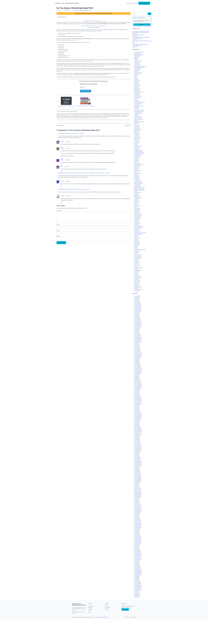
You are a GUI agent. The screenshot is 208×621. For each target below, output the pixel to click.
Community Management (139, 102)
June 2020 (136, 391)
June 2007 (136, 593)
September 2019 (137, 403)
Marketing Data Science (139, 188)
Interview (136, 168)
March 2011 (137, 534)
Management (137, 184)
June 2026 (136, 298)
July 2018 (136, 421)
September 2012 (137, 511)
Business (136, 90)
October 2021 (137, 370)
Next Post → (128, 125)
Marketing (82, 10)
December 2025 (137, 306)
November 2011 (137, 524)
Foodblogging (137, 138)
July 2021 (136, 374)
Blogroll (136, 81)
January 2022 (137, 367)
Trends (136, 274)
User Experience (137, 277)
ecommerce (137, 125)
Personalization (137, 215)
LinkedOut (136, 179)
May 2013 (136, 501)
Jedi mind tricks (137, 170)
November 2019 (137, 400)
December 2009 (137, 554)
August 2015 (137, 466)
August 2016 (137, 450)
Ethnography (137, 133)
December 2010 (137, 538)
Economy (136, 126)
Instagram (136, 166)
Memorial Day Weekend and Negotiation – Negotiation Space (68, 133)
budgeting (136, 89)
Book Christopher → (144, 3)
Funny (136, 142)
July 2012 (136, 514)
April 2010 (136, 549)
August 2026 (137, 296)
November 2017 (137, 431)
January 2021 (137, 382)
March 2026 (137, 302)
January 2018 (137, 429)
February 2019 (137, 412)
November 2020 (137, 385)
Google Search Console (139, 152)
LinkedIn (136, 178)
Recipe (136, 239)
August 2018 (137, 419)
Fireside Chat (137, 137)
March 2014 (137, 488)
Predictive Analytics (138, 226)
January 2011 (137, 537)
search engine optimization (139, 249)
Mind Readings (137, 197)
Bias (135, 77)
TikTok (136, 268)
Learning (136, 177)
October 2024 (137, 324)
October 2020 (137, 386)
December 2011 (137, 523)
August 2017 (137, 435)
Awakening (136, 73)
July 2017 (136, 436)
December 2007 (137, 585)
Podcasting (136, 223)
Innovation (136, 165)
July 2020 (136, 390)
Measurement (137, 192)
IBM (135, 161)
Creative (78, 10)
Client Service (137, 97)
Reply (59, 140)
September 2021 (137, 372)
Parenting (136, 213)
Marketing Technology (138, 190)
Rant (135, 236)
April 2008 (136, 580)
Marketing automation (138, 187)
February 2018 (137, 427)
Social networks (137, 257)
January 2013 (137, 506)
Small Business (137, 254)
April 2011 (136, 533)
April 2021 (136, 378)
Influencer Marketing (138, 164)
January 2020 (137, 398)
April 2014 (136, 487)
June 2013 (136, 500)
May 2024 (136, 330)
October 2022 (137, 355)
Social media (137, 255)
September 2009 (137, 558)
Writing (136, 288)
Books (136, 84)
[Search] (149, 13)
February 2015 (137, 474)
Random (136, 235)
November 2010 (137, 540)
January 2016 (137, 460)
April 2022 (136, 363)
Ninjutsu (136, 209)
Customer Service (138, 112)
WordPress (100, 617)
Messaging (136, 195)
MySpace (136, 204)
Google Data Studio (138, 151)
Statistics (136, 259)
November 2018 (137, 416)
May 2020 (136, 392)
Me (135, 191)
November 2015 (137, 462)
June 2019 (136, 407)
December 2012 (137, 507)
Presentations (137, 228)
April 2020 (136, 394)
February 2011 (137, 536)
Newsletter (137, 208)
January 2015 (137, 475)
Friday (136, 139)
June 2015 (136, 469)
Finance (136, 135)
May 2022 (136, 361)
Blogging (136, 80)
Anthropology (137, 64)
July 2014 (136, 483)
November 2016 (137, 447)
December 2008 (137, 569)
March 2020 (137, 395)
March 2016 (137, 457)
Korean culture (137, 173)
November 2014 (137, 478)
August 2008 (137, 574)
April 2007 (136, 595)
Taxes (136, 263)
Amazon (136, 62)
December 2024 (137, 321)
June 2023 (136, 345)
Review (136, 245)
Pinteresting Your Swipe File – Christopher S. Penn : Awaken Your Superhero (71, 189)
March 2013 (137, 503)
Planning (136, 221)
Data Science (137, 116)
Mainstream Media (138, 183)
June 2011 (136, 531)
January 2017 (137, 444)
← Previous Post (60, 125)
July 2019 (136, 405)
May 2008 (136, 578)
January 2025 (137, 320)
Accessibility (137, 53)
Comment (59, 210)
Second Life (137, 250)
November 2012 (137, 509)
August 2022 (137, 358)
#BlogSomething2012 (138, 51)
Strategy (136, 262)
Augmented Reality (138, 72)
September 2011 (137, 527)
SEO (135, 253)
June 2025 (136, 314)
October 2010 (137, 541)
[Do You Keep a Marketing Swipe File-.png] (93, 20)
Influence (136, 163)
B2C (135, 76)
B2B (135, 75)
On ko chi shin (137, 212)
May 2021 (136, 377)
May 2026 (136, 299)
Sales (135, 248)
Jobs (135, 172)
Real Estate (137, 237)
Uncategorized (137, 276)
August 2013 (137, 497)
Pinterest (136, 219)
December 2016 (137, 445)
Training (136, 271)
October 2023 (137, 339)
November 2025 (137, 307)
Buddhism (136, 88)
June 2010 (136, 546)
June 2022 (136, 360)
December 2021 (137, 368)
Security (136, 252)
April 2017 (136, 440)
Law (135, 174)
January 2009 (137, 568)
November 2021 (137, 369)
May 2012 (136, 516)
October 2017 (137, 432)
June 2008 (136, 577)
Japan (136, 169)
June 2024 (136, 329)
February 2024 (137, 334)
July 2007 (136, 591)
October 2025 (137, 308)
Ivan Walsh (62, 141)
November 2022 (137, 354)
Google (136, 147)
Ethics (136, 131)
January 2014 (137, 491)
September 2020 (137, 387)
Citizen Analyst (137, 95)
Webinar (136, 284)
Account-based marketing (139, 54)
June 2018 (136, 422)
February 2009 (137, 567)
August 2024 (137, 327)
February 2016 (137, 458)
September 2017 (137, 434)
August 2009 (137, 559)
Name (58, 224)
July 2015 (136, 467)
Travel (136, 272)
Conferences (137, 103)
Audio (136, 71)
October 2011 (137, 525)
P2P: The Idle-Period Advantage (137, 34)
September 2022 (137, 356)
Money (136, 200)
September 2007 (137, 589)
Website (58, 236)
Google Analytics (137, 150)
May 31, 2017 (68, 195)
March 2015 (137, 472)
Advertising (75, 10)
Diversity (136, 122)
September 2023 (137, 341)
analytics (136, 63)
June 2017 (136, 438)
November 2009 (137, 555)
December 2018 (137, 414)
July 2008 (136, 576)
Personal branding (138, 214)
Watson (136, 283)
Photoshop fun (137, 218)
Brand (136, 86)
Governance (137, 155)
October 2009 (137, 556)
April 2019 (136, 409)
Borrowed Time (137, 85)
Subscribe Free (142, 24)
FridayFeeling (137, 141)
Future (136, 143)
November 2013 (137, 493)
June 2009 (136, 562)
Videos (136, 280)
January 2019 (137, 413)
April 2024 (136, 332)
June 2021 (136, 376)
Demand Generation (138, 119)
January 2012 (137, 522)
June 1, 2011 (66, 166)
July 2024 (136, 328)
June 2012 (136, 515)
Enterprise (136, 130)
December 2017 (137, 430)
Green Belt (136, 156)
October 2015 (137, 463)
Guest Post (136, 157)
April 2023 (136, 347)
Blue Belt (136, 82)
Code (135, 98)
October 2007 (137, 587)
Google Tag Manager (138, 153)
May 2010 (136, 547)
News (136, 206)
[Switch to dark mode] (152, 3)
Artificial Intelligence (138, 67)
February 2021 (137, 381)
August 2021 (137, 373)
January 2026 (137, 305)
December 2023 (137, 337)
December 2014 (137, 476)
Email (58, 230)
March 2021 (137, 379)
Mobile (136, 199)
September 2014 (137, 480)
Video (136, 279)
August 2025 (137, 311)
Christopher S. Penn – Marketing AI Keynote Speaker (67, 3)
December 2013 (137, 492)
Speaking (136, 258)
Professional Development (139, 232)
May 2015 (136, 470)
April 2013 (136, 502)
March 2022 (137, 364)
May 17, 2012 (108, 172)
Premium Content (138, 227)
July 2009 (136, 560)
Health (136, 159)
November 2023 (137, 338)
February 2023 (137, 350)
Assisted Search (137, 68)
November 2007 (137, 586)
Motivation (136, 201)
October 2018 (137, 417)
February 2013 (137, 505)
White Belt (136, 285)
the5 (135, 266)
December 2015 (137, 461)
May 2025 (136, 315)
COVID (136, 107)
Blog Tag (136, 79)
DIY (135, 124)
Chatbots (136, 94)
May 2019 (136, 408)
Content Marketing (138, 106)
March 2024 (137, 333)
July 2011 (136, 529)
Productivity (86, 10)
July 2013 (136, 498)
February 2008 (137, 582)
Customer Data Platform (139, 110)
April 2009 (136, 564)
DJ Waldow (62, 148)
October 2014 (137, 479)
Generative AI (137, 146)
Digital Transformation (138, 121)
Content (136, 104)
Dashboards (137, 113)
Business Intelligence (138, 91)
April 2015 (136, 471)
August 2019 (137, 404)
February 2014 (137, 489)
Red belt (90, 10)
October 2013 (137, 494)
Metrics (136, 196)
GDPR (136, 144)
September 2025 (137, 310)
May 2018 (136, 423)
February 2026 (137, 303)
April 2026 (136, 301)
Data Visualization (138, 117)
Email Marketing (137, 129)
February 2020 (137, 396)
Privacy (136, 230)
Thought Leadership (138, 267)
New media (137, 205)
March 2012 (137, 519)
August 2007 (137, 590)
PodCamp (136, 222)
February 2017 (137, 443)
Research (136, 244)
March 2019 (137, 410)
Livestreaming (137, 181)
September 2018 (137, 418)
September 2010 (137, 542)
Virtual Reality (137, 281)
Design (136, 120)
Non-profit (136, 210)
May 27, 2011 (82, 133)
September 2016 (137, 449)
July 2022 (136, 359)
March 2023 (137, 348)
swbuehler (62, 181)
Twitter (136, 275)
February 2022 (137, 365)
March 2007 (137, 596)
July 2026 (136, 297)
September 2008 (137, 573)
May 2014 (136, 485)
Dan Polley (62, 159)
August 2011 (137, 528)
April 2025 (136, 316)
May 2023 (136, 346)
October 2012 (137, 510)
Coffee (136, 99)
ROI (135, 246)
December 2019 (137, 399)
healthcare (136, 160)
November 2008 (137, 571)
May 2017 (136, 439)
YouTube (136, 290)
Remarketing (137, 241)
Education (136, 128)
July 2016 (136, 452)
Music (136, 203)
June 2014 (136, 484)
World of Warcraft (138, 286)
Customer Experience (138, 111)
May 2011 (136, 532)
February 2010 (137, 551)
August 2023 (137, 342)
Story (135, 261)
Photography (137, 217)
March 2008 (137, 581)
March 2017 (137, 441)
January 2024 (137, 336)
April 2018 (136, 425)
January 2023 (137, 351)
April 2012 (136, 518)
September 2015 (137, 465)
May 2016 (136, 454)
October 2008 (137, 572)
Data (135, 115)
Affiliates (136, 57)
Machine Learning (138, 182)
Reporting (136, 243)
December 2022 (137, 352)
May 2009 (136, 563)
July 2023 (136, 343)
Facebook (136, 134)
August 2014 (137, 481)
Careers (136, 93)
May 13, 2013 (87, 189)
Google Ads (137, 148)
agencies (136, 58)
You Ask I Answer (138, 289)
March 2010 (137, 550)
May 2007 (136, 594)
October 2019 (137, 401)
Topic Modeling (137, 270)
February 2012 (137, 520)
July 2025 (136, 312)
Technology (137, 265)
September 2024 (137, 325)
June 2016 (136, 453)
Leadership (136, 175)
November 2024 (137, 323)
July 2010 (136, 545)
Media (136, 194)
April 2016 (136, 456)
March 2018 (137, 426)
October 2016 (137, 448)
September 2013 (137, 496)
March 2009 (137, 565)
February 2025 (137, 319)
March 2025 (137, 317)
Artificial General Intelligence (140, 66)
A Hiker (61, 166)
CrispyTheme (105, 617)
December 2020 (137, 383)
